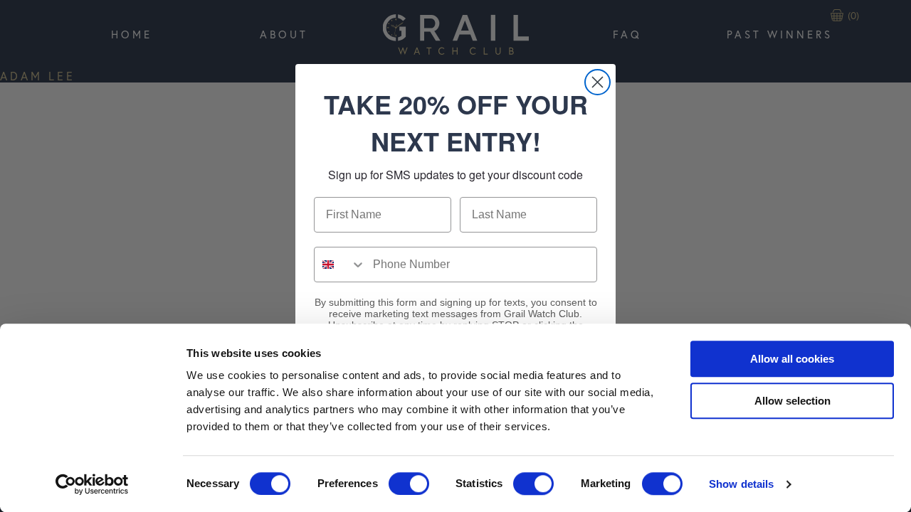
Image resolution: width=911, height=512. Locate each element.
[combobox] (340, 264)
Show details (741, 484)
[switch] (409, 483)
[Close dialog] (597, 82)
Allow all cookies (792, 359)
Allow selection (792, 401)
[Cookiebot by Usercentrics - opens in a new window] (92, 484)
